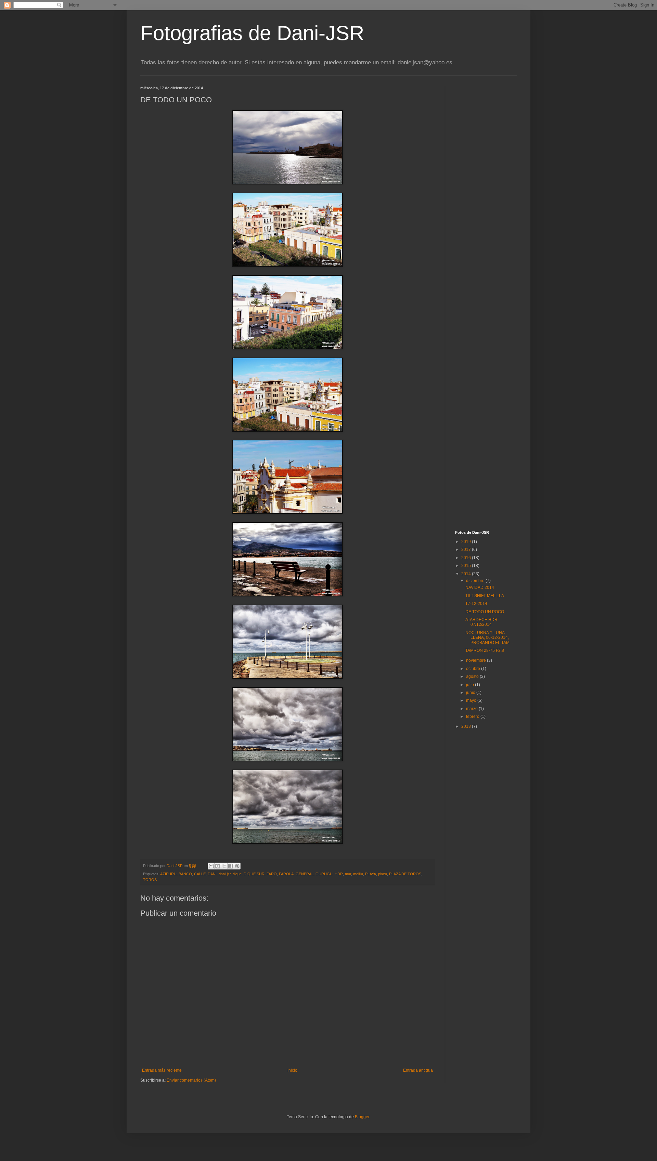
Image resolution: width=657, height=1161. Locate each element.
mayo (471, 700)
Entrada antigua (418, 1070)
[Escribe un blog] (217, 866)
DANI (212, 874)
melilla (358, 874)
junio (471, 692)
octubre (473, 668)
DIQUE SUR (254, 874)
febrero (473, 716)
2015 (466, 565)
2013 (466, 726)
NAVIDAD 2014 (479, 587)
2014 (466, 573)
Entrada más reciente (162, 1070)
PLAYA (370, 874)
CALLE (200, 874)
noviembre (476, 660)
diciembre (476, 580)
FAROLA (286, 874)
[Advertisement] (498, 128)
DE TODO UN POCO (484, 611)
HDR (339, 874)
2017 (466, 549)
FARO (272, 874)
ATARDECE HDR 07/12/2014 (481, 622)
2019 (466, 541)
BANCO (185, 874)
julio (470, 684)
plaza (382, 874)
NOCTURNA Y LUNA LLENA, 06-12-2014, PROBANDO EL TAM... (489, 637)
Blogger (362, 1116)
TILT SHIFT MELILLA (484, 595)
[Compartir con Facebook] (230, 866)
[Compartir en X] (224, 866)
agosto (473, 676)
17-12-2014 (476, 603)
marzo (472, 708)
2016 (466, 557)
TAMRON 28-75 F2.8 (484, 650)
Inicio (292, 1070)
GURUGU (324, 874)
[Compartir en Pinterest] (237, 866)
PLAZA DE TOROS (405, 874)
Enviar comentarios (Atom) (191, 1080)
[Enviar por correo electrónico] (211, 866)
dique (237, 874)
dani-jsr (225, 874)
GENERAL (304, 874)
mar (348, 874)
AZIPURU (168, 874)
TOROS (150, 880)
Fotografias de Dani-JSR (252, 33)
